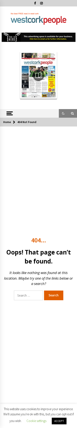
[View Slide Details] (39, 37)
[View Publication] (39, 75)
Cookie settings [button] (36, 421)
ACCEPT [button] (59, 421)
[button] (63, 113)
